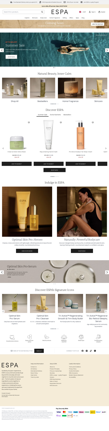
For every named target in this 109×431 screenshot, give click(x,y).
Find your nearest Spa (56, 371)
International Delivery (36, 371)
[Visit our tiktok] (91, 351)
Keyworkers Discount (55, 383)
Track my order (35, 377)
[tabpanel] (54, 148)
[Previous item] (3, 148)
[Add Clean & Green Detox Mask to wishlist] (29, 122)
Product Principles (55, 369)
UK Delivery (34, 369)
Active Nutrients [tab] (55, 115)
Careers (52, 377)
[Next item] (106, 148)
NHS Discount (53, 385)
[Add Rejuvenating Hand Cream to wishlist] (61, 122)
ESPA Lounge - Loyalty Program (58, 375)
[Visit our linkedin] (95, 351)
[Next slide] (107, 50)
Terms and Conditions (75, 367)
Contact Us (34, 367)
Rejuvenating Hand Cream (48, 152)
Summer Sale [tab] (42, 115)
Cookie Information (74, 371)
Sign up (39, 351)
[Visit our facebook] (82, 351)
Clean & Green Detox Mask (17, 152)
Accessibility (72, 377)
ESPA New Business (55, 379)
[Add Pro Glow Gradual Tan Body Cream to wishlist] (93, 122)
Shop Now (11, 57)
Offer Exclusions (73, 373)
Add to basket (17, 164)
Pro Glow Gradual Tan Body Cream (80, 152)
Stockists (52, 373)
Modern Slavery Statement (76, 375)
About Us (52, 367)
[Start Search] (42, 12)
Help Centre (34, 375)
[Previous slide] (2, 50)
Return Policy (34, 373)
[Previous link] (3, 90)
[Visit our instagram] (87, 351)
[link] (92, 12)
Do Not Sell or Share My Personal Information (10, 395)
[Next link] (106, 90)
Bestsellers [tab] (67, 115)
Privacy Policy (72, 369)
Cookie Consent (6, 393)
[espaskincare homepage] (60, 11)
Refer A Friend (53, 381)
